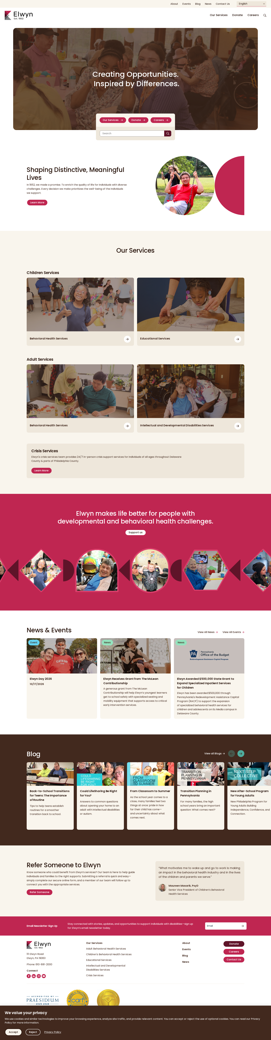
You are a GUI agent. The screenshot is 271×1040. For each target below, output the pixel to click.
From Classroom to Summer (150, 791)
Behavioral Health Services (49, 338)
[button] (264, 15)
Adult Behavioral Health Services (106, 948)
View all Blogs (213, 753)
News (185, 962)
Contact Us (234, 959)
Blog (185, 955)
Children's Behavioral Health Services (109, 954)
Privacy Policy (52, 1032)
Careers (253, 15)
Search (106, 133)
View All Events (232, 632)
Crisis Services (95, 975)
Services (237, 426)
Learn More (37, 202)
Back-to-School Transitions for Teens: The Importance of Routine (49, 795)
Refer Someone (39, 892)
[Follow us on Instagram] (39, 976)
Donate (237, 15)
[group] (50, 796)
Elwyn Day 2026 (41, 679)
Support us (136, 532)
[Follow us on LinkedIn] (34, 976)
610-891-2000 (44, 964)
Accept (13, 1032)
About (186, 943)
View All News (206, 632)
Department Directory (237, 339)
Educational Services (155, 338)
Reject (33, 1032)
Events (186, 949)
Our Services (219, 15)
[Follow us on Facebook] (29, 976)
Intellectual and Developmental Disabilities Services (177, 425)
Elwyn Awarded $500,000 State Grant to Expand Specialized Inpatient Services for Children (205, 683)
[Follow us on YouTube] (44, 976)
